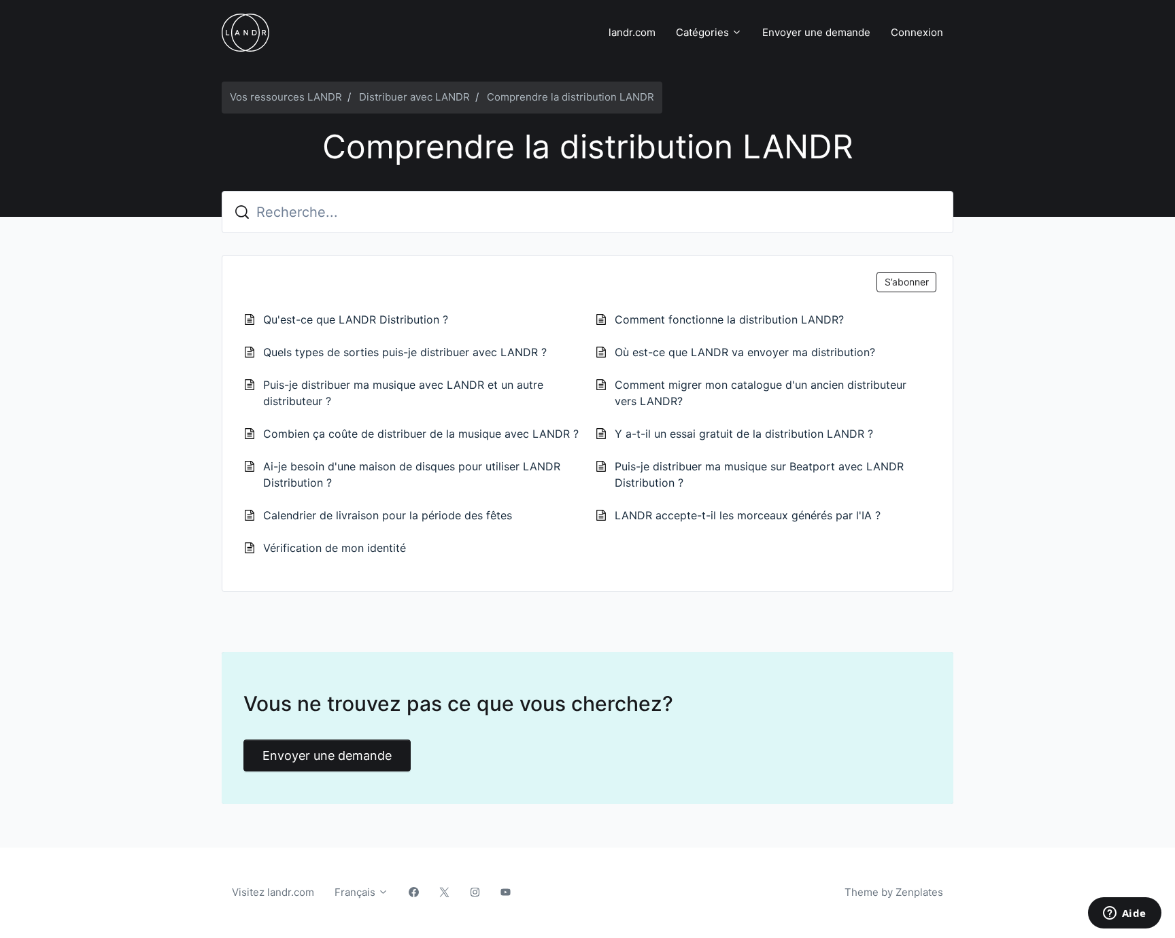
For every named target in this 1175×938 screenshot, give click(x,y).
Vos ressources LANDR (286, 96)
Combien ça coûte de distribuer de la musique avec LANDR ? (421, 433)
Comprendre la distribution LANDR (570, 96)
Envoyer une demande (816, 32)
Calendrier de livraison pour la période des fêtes (387, 515)
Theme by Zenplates (893, 892)
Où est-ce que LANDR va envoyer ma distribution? (745, 352)
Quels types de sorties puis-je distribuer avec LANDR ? (405, 352)
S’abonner (907, 282)
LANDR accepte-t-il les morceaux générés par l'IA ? (748, 515)
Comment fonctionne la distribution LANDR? (729, 319)
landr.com (632, 32)
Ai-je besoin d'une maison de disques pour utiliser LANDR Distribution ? (411, 474)
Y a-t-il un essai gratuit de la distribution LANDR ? (744, 433)
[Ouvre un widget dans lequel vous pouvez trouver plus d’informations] (1124, 914)
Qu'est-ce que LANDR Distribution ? (355, 319)
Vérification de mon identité (334, 548)
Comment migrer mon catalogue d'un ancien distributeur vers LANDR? (760, 393)
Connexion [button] (917, 32)
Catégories (704, 32)
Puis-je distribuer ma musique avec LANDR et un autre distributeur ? (403, 393)
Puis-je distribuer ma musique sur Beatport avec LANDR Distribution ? (759, 474)
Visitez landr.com (273, 892)
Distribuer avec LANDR (414, 96)
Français (356, 892)
